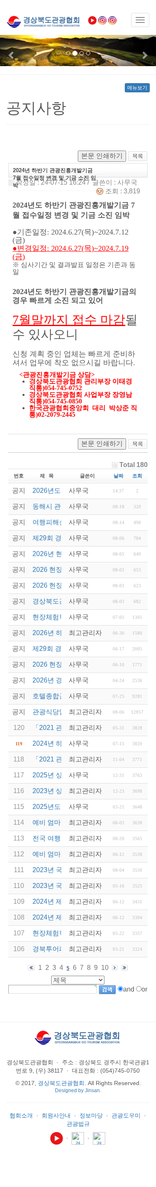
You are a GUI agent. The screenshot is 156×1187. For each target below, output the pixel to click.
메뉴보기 (137, 88)
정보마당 (91, 1115)
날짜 (119, 476)
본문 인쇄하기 (102, 155)
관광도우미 (126, 1115)
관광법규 (78, 1123)
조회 (137, 476)
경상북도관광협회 (61, 1083)
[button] (11, 50)
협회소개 (21, 1115)
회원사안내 (56, 1115)
